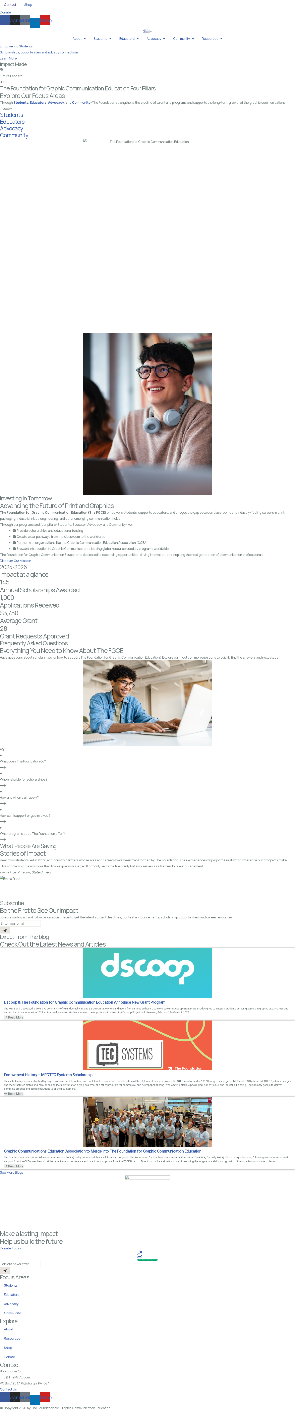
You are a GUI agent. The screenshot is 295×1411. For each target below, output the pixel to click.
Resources (210, 38)
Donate (9, 1357)
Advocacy (154, 38)
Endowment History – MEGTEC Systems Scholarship (48, 1074)
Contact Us (8, 1389)
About (77, 38)
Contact (10, 4)
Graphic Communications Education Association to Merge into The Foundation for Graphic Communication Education (102, 1151)
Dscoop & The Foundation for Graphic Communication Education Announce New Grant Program (84, 1002)
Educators (127, 38)
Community (181, 38)
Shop (28, 4)
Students (100, 38)
